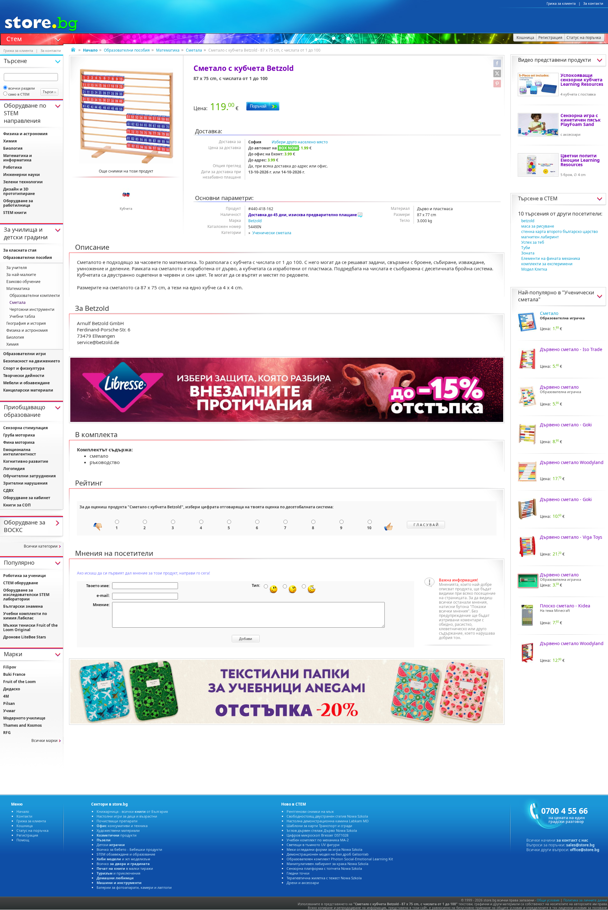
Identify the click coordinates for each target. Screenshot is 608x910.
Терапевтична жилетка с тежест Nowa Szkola (324, 877)
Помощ (22, 840)
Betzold (255, 220)
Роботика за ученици (24, 575)
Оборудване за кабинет (26, 497)
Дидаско (11, 689)
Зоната (528, 253)
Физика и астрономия (25, 133)
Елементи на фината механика (550, 258)
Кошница (24, 825)
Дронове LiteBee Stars (24, 637)
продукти (116, 835)
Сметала (194, 50)
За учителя (16, 267)
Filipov (9, 667)
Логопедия (14, 468)
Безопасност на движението (31, 361)
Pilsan (9, 703)
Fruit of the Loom (19, 681)
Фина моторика (19, 442)
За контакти (593, 3)
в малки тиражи (125, 868)
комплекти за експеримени (547, 264)
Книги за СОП (17, 505)
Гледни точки (298, 873)
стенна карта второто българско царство (559, 231)
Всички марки (44, 740)
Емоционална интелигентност (19, 452)
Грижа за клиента (561, 3)
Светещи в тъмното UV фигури (313, 844)
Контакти (24, 816)
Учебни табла (22, 316)
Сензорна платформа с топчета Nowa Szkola (324, 868)
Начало (22, 811)
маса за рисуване (537, 226)
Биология (12, 148)
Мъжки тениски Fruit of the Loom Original (30, 627)
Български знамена (23, 606)
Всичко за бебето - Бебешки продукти (129, 849)
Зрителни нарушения (25, 483)
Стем (14, 38)
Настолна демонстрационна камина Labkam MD (328, 821)
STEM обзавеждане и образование (126, 854)
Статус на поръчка (32, 830)
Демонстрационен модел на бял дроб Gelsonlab (328, 854)
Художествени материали (118, 830)
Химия (10, 141)
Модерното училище (24, 718)
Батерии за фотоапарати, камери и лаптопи (134, 887)
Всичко (123, 863)
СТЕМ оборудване (20, 583)
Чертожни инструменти (32, 309)
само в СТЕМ (18, 94)
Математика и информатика (17, 158)
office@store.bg (584, 849)
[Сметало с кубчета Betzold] (126, 116)
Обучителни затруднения (29, 476)
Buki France (14, 674)
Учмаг (9, 710)
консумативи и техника (122, 825)
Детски (111, 844)
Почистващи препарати (117, 821)
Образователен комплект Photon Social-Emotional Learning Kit (340, 859)
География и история (26, 323)
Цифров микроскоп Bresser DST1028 (317, 835)
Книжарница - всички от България (132, 811)
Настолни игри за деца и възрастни (127, 816)
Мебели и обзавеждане (26, 383)
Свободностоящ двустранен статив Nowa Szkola (327, 816)
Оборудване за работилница (18, 203)
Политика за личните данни (585, 900)
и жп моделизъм (123, 859)
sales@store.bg (580, 845)
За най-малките (21, 274)
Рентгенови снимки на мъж (310, 811)
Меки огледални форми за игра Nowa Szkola (324, 849)
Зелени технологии (23, 182)
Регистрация (27, 835)
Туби (525, 247)
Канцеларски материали (28, 390)
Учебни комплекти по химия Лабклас (25, 616)
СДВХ (8, 490)
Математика (168, 50)
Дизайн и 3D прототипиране (19, 191)
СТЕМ (551, 198)
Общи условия (548, 900)
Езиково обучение (23, 281)
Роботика (12, 167)
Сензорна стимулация (25, 427)
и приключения (118, 873)
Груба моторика (19, 435)
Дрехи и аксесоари (303, 882)
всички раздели (21, 88)
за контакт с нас (572, 840)
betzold (527, 220)
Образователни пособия (127, 50)
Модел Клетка (534, 269)
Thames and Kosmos (22, 725)
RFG (7, 732)
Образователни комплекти (35, 295)
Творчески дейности (23, 375)
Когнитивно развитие (25, 461)
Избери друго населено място (300, 142)
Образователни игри (24, 353)
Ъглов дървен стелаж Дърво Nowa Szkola (322, 830)
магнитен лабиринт (540, 237)
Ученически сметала (271, 232)
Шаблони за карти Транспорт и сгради (319, 825)
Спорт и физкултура (23, 368)
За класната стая (19, 250)
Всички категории (41, 546)
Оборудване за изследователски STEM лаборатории (26, 594)
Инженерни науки (21, 174)
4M (6, 696)
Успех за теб (532, 242)
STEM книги (15, 212)
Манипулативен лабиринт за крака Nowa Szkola (327, 863)
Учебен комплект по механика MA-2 (318, 840)
